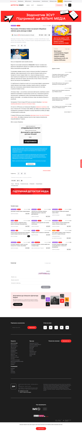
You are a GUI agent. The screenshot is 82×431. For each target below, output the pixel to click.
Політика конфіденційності (35, 344)
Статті (32, 5)
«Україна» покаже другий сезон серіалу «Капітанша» (40, 223)
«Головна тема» (15, 185)
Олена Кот (32, 183)
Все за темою (67, 112)
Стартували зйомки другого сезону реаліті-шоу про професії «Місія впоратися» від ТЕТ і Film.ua (60, 76)
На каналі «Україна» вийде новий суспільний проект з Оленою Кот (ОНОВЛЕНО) (59, 246)
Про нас (31, 341)
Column (37, 230)
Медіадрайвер (14, 350)
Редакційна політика (33, 343)
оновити (48, 271)
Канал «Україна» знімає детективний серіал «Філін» (60, 212)
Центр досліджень (36, 1)
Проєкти (13, 341)
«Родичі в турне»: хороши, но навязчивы (40, 232)
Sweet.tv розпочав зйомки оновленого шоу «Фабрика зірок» (61, 91)
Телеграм (13, 371)
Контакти (31, 350)
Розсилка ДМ (32, 354)
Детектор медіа (13, 1)
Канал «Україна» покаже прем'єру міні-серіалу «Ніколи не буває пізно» (61, 223)
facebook (13, 368)
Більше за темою (56, 68)
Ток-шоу (17, 183)
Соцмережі (14, 366)
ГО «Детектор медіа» (68, 1)
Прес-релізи (37, 242)
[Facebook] (18, 45)
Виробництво (13, 209)
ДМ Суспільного (28, 1)
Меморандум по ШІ (33, 346)
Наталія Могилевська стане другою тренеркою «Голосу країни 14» (60, 83)
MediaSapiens (20, 1)
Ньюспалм (13, 362)
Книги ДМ (31, 347)
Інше (17, 230)
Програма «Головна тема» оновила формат (20, 211)
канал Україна (39, 183)
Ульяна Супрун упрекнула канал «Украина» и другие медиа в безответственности (20, 233)
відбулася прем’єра (41, 107)
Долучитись (31, 164)
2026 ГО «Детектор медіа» (25, 392)
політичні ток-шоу (24, 183)
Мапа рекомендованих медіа (17, 361)
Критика (33, 230)
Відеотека (13, 354)
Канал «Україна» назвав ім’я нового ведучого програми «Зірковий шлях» (19, 223)
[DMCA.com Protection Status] (36, 416)
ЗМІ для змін (13, 347)
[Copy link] (25, 45)
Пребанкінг (13, 348)
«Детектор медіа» (47, 170)
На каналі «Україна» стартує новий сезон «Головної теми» (40, 245)
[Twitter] (21, 45)
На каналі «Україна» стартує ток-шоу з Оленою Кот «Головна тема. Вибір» (19, 245)
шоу (13, 183)
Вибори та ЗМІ (14, 355)
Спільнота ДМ (18, 304)
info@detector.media (24, 390)
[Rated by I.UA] (46, 416)
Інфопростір (13, 25)
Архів (30, 355)
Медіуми (12, 364)
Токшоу (54, 230)
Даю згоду (41, 428)
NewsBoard (13, 351)
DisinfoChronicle (45, 1)
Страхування (59, 5)
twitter (12, 370)
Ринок (12, 220)
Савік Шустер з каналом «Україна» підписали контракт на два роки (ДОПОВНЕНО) (39, 213)
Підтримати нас (32, 351)
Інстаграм (13, 372)
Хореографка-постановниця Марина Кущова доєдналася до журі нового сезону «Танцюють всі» (60, 99)
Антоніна (60, 1)
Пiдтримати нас (66, 341)
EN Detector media (53, 1)
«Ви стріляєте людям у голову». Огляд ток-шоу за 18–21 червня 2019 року (61, 233)
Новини (28, 5)
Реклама (31, 348)
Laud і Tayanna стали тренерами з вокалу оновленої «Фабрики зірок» (61, 107)
